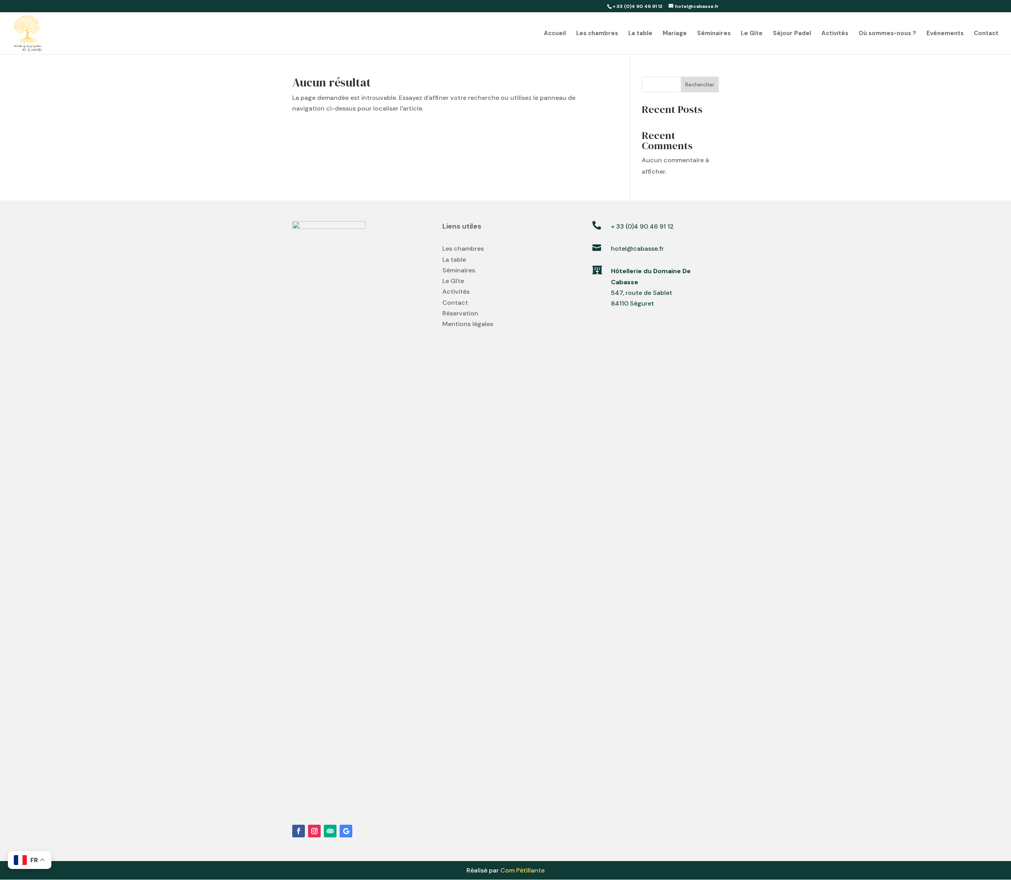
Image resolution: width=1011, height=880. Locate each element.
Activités (834, 33)
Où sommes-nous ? (887, 33)
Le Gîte (752, 33)
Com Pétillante (522, 870)
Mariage (675, 33)
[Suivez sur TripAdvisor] (330, 831)
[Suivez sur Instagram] (314, 831)
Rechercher (699, 84)
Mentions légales (467, 324)
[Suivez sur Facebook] (298, 831)
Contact (986, 33)
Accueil (555, 33)
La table (640, 33)
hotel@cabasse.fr (637, 248)
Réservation (460, 313)
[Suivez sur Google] (346, 831)
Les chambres (597, 33)
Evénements (945, 33)
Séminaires (714, 33)
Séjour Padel (792, 33)
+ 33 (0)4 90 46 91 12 (642, 226)
